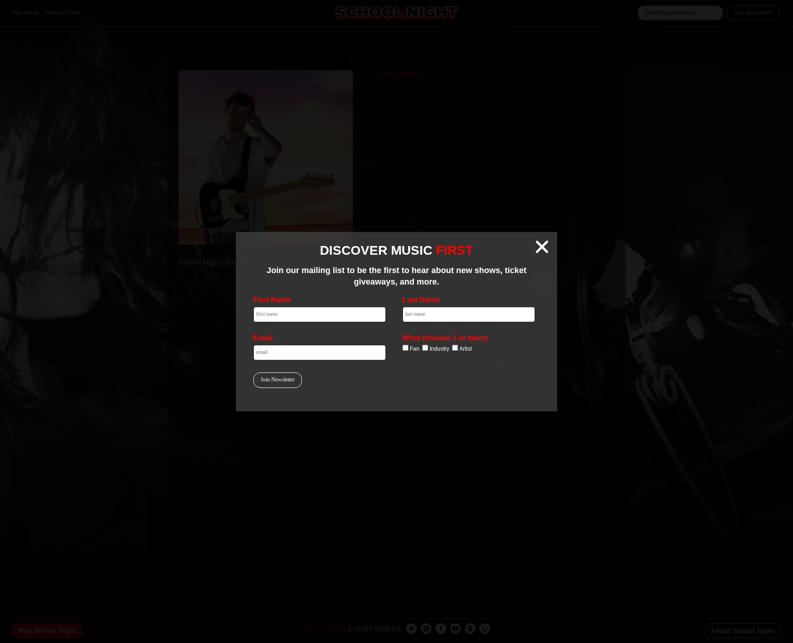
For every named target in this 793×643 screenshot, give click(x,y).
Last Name (421, 300)
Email (263, 338)
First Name (272, 300)
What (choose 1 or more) (445, 338)
